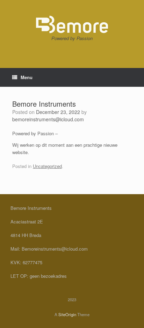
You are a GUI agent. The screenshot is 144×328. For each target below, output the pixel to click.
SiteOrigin (67, 314)
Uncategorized (47, 166)
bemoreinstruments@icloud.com (48, 119)
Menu (27, 77)
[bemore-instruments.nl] (72, 24)
